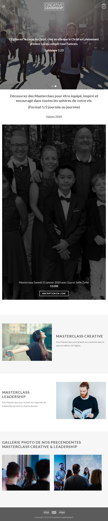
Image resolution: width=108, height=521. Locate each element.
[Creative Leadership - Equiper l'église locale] (54, 6)
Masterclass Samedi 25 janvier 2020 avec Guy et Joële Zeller (54, 282)
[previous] (5, 45)
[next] (102, 45)
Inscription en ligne (54, 293)
